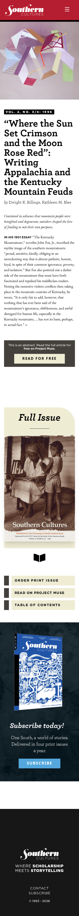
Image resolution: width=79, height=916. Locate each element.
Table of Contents (38, 605)
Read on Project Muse (39, 593)
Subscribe (39, 763)
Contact (39, 888)
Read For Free (39, 358)
